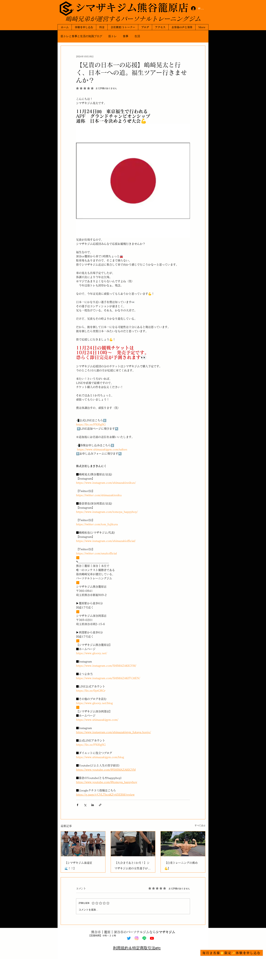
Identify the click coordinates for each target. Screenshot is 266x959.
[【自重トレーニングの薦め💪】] (183, 843)
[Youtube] (152, 938)
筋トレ (112, 36)
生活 (137, 36)
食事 (125, 36)
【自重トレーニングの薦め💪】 (181, 865)
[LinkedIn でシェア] (92, 804)
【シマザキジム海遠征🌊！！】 (78, 865)
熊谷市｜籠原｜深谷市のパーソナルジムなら (133, 932)
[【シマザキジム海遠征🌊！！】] (83, 843)
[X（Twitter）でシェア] (85, 804)
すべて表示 (200, 825)
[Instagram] (136, 938)
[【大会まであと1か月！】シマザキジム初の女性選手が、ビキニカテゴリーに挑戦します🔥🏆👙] (133, 843)
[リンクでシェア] (100, 804)
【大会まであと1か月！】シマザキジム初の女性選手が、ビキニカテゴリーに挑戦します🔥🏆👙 (133, 866)
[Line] (144, 938)
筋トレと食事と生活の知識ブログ (81, 36)
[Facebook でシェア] (77, 804)
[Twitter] (129, 938)
